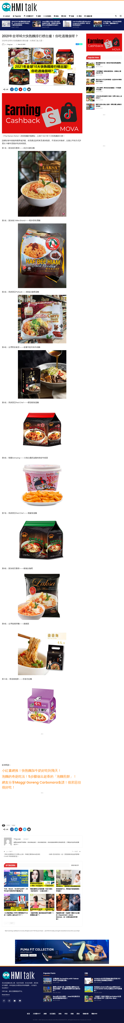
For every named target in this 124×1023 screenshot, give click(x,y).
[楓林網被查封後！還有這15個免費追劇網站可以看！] (90, 65)
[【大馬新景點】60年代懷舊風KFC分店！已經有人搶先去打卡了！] (16, 902)
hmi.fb (89, 1020)
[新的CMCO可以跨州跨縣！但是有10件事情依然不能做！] (90, 82)
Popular (18, 16)
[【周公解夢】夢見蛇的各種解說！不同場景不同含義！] (90, 90)
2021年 (8, 825)
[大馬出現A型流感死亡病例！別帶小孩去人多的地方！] (90, 98)
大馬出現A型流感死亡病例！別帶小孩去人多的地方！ (109, 97)
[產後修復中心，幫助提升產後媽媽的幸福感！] (68, 878)
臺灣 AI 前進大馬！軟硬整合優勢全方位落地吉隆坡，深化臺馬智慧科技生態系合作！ (66, 989)
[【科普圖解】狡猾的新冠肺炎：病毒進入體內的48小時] (90, 73)
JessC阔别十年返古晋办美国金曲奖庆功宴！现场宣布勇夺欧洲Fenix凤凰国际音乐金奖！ (51, 23)
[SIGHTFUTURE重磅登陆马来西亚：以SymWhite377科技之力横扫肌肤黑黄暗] (6, 24)
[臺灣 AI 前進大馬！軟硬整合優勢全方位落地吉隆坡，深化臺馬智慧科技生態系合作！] (47, 989)
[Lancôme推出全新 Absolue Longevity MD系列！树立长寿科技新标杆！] (67, 24)
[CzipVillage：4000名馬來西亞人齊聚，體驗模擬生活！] (98, 24)
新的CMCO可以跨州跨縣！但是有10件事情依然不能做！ (109, 80)
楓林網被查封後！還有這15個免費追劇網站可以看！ (108, 64)
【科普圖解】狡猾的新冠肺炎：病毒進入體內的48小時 (108, 72)
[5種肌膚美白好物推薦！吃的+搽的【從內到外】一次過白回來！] (42, 878)
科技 (64, 16)
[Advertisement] (87, 6)
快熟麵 (13, 825)
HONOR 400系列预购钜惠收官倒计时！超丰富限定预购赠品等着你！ (107, 979)
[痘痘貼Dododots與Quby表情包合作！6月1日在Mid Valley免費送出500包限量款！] (89, 989)
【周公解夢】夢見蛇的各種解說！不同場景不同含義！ (108, 89)
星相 (80, 16)
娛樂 (39, 16)
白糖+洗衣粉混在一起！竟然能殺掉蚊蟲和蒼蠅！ (64, 854)
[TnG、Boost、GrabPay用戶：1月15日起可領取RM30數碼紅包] (16, 878)
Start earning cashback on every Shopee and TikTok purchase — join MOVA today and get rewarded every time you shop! (42, 931)
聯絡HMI (94, 1014)
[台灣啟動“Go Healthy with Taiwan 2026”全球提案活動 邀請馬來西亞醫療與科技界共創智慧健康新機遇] (47, 981)
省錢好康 (89, 16)
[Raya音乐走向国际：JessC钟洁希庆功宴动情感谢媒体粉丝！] (47, 999)
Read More (6, 995)
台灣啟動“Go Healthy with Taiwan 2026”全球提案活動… (66, 979)
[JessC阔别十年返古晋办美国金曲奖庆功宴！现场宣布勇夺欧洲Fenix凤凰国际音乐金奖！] (36, 24)
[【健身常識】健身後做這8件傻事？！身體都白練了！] (42, 902)
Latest (7, 16)
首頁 (28, 1014)
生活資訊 (48, 16)
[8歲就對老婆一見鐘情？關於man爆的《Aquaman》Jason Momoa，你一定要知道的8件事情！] (68, 902)
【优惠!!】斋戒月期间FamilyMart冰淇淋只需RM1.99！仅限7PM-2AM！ (107, 997)
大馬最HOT (29, 16)
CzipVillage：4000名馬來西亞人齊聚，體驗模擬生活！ (112, 22)
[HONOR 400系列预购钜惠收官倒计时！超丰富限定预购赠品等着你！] (89, 981)
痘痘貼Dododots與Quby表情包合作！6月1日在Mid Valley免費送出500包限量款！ (108, 989)
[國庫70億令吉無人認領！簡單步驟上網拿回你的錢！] (90, 107)
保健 (72, 16)
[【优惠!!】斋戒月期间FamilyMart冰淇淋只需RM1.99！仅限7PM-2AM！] (89, 999)
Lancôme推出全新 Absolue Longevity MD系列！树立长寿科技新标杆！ (82, 23)
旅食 (57, 16)
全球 (77, 44)
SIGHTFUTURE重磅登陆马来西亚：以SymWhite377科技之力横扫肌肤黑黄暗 (21, 23)
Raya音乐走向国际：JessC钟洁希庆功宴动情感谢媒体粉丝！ (66, 997)
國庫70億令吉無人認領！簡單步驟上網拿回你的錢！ (108, 105)
